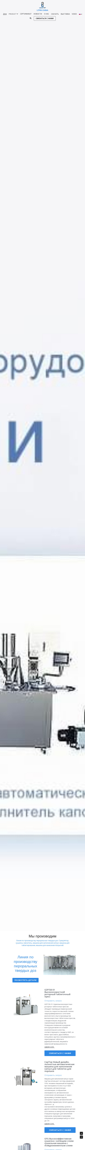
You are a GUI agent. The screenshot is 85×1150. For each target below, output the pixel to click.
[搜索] (30, 18)
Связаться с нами (45, 18)
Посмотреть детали (26, 980)
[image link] (42, 5)
